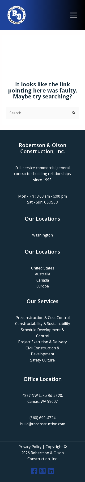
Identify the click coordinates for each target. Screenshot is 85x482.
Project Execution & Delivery (42, 341)
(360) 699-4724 (42, 417)
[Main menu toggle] (73, 15)
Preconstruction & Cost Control (43, 317)
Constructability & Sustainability (42, 323)
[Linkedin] (51, 471)
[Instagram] (42, 471)
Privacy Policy (30, 446)
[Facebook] (34, 471)
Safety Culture (42, 360)
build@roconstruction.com (42, 423)
